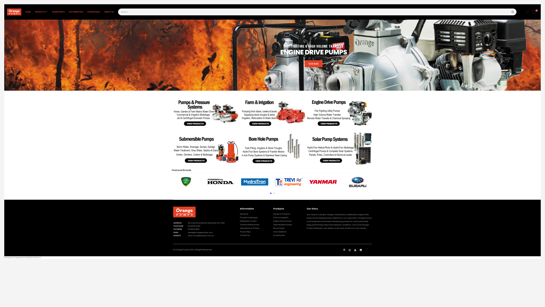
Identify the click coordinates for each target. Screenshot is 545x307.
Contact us (245, 235)
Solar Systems (279, 231)
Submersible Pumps (282, 224)
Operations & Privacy (249, 228)
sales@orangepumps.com (200, 232)
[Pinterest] (344, 250)
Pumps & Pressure (281, 214)
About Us (244, 214)
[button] (527, 12)
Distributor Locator (248, 221)
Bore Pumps (279, 228)
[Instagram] (350, 250)
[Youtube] (355, 250)
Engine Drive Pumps (282, 221)
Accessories (279, 235)
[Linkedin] (361, 250)
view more (314, 63)
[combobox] (317, 12)
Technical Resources (249, 224)
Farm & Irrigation (281, 217)
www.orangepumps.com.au (201, 235)
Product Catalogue (249, 217)
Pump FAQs (245, 231)
